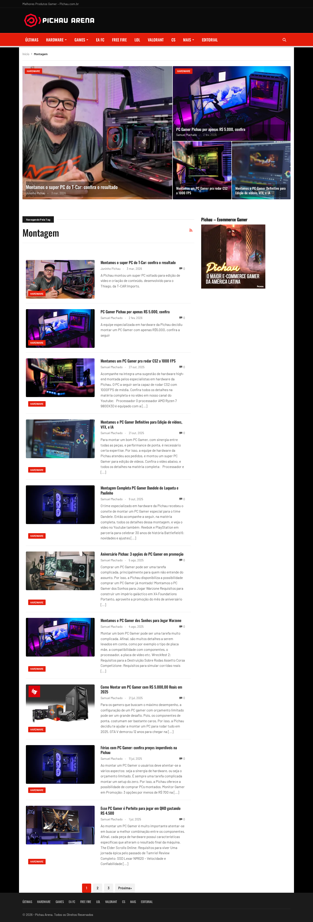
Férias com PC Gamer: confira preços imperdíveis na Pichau (139, 750)
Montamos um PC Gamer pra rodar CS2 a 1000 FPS (202, 190)
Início (25, 54)
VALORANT (156, 40)
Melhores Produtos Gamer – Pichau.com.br (50, 4)
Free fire (119, 40)
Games (79, 40)
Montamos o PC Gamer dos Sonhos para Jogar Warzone (141, 620)
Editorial (210, 40)
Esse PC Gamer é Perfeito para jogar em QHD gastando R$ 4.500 (141, 810)
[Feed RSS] (190, 230)
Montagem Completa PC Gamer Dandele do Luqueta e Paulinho (139, 490)
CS (173, 40)
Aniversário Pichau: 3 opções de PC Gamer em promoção (142, 554)
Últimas (31, 40)
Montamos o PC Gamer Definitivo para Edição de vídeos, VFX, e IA (260, 190)
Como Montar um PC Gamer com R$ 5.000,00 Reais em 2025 (141, 689)
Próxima (125, 888)
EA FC (100, 40)
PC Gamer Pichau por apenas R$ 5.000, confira (210, 129)
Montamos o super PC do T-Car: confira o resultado (72, 186)
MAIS (187, 40)
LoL (137, 40)
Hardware (54, 40)
